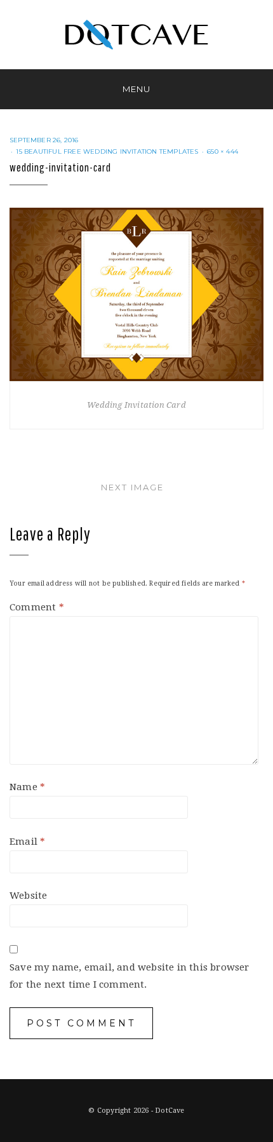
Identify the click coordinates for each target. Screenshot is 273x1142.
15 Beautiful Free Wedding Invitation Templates (107, 151)
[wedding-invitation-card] (136, 294)
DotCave (169, 1110)
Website (28, 895)
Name (27, 787)
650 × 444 (222, 151)
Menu (136, 89)
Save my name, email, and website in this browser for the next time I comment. (130, 976)
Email (27, 841)
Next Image (132, 487)
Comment (37, 607)
